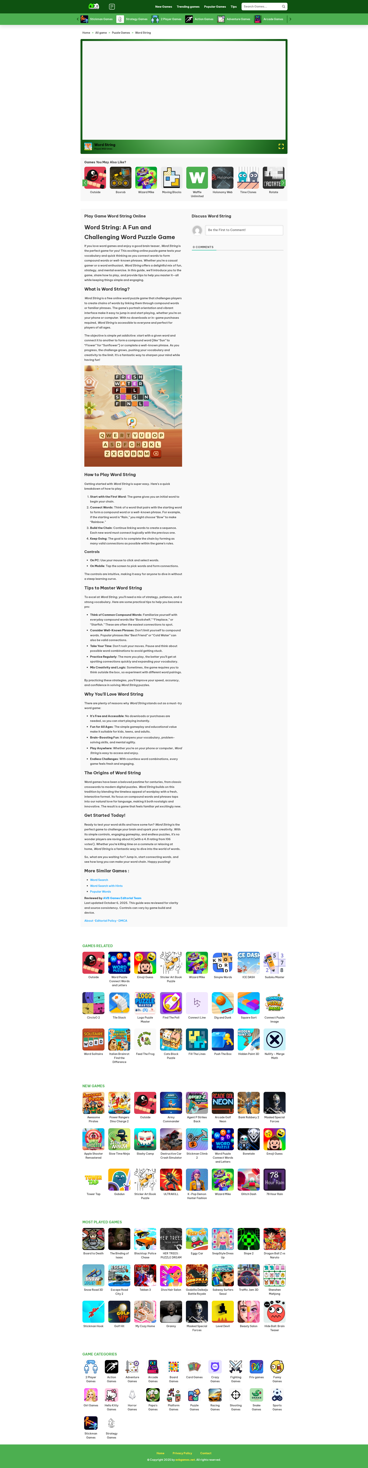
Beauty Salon (248, 1326)
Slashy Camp (145, 1153)
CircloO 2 (93, 1017)
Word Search (99, 880)
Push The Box (223, 1054)
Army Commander (171, 1119)
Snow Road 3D (93, 1290)
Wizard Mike (197, 977)
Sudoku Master (274, 977)
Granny (171, 1326)
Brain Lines (146, 192)
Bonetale (249, 1153)
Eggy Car (197, 1253)
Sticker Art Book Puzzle (248, 194)
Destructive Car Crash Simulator (171, 1155)
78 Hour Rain (274, 1194)
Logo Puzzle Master (145, 1019)
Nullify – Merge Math (274, 1056)
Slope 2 (249, 1253)
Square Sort (249, 1017)
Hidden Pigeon (273, 192)
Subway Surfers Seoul (223, 1292)
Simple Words (223, 977)
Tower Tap (93, 1194)
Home (86, 32)
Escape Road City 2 (119, 1292)
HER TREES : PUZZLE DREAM (95, 194)
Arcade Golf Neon (223, 1119)
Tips (234, 6)
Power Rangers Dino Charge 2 (119, 1119)
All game (101, 32)
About (88, 920)
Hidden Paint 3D (248, 1054)
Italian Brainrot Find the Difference (119, 1058)
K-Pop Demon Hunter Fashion (197, 1196)
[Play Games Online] (93, 7)
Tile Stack (119, 1017)
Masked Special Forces (274, 1119)
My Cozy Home (145, 1326)
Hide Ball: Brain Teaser (121, 194)
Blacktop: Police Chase (145, 1255)
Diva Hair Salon (171, 1290)
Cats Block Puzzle (171, 1056)
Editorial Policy (106, 920)
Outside (93, 977)
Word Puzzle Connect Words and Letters (119, 981)
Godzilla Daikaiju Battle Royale (197, 1292)
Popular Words (100, 891)
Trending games (188, 6)
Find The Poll (171, 1017)
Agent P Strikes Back (197, 1119)
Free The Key (171, 192)
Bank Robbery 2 (248, 1117)
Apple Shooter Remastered (93, 1155)
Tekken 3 (145, 1290)
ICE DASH (248, 977)
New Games (163, 6)
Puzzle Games (121, 32)
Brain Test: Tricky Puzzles (197, 194)
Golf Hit (119, 1326)
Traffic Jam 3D (248, 1290)
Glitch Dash (248, 1194)
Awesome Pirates (93, 1119)
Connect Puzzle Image (274, 1019)
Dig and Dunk (222, 1017)
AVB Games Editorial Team (122, 898)
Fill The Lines (197, 1054)
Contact (205, 1453)
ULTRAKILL (171, 1194)
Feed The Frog (145, 1054)
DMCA (122, 920)
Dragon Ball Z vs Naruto (274, 1255)
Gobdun (119, 1194)
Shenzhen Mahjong (275, 1292)
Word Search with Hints (106, 886)
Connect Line (197, 1017)
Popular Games (215, 6)
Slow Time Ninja (119, 1153)
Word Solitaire (93, 1054)
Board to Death (93, 1253)
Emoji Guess (223, 192)
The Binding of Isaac (119, 1255)
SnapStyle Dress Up (222, 1255)
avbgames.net (185, 1459)
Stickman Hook (93, 1326)
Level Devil (223, 1326)
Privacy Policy (182, 1453)
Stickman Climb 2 (197, 1155)
